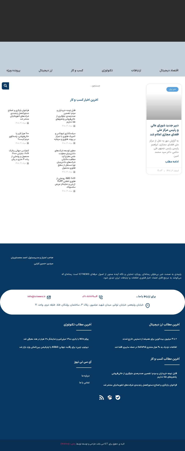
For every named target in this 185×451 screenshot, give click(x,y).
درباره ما (86, 376)
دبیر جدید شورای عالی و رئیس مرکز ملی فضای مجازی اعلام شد (164, 130)
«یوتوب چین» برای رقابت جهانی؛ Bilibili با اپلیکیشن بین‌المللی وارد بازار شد (54, 347)
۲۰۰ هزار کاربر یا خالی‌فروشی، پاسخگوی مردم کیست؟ (19, 136)
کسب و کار (77, 70)
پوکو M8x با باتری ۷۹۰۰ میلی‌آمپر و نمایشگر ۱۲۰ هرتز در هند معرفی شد (56, 339)
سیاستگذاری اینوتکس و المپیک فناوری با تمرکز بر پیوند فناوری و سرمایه (64, 136)
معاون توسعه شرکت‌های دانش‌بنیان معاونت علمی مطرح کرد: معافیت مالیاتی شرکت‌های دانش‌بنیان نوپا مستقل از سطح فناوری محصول (65, 159)
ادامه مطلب (172, 162)
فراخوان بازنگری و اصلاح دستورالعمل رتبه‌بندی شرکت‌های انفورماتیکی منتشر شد (18, 115)
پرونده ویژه (13, 70)
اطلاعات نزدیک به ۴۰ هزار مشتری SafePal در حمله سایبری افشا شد (146, 347)
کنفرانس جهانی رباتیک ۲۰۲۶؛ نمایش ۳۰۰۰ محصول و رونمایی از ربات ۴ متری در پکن (19, 155)
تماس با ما (84, 383)
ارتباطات (136, 70)
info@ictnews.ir (36, 297)
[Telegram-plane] (134, 397)
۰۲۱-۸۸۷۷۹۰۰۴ (90, 297)
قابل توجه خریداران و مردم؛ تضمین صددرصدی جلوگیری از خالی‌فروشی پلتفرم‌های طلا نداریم (65, 116)
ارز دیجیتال (45, 70)
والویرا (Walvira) (68, 444)
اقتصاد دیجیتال (169, 70)
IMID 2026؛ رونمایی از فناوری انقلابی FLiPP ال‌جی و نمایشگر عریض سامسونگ (65, 183)
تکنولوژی (107, 70)
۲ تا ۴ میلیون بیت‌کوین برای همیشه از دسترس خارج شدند (149, 339)
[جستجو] (5, 86)
